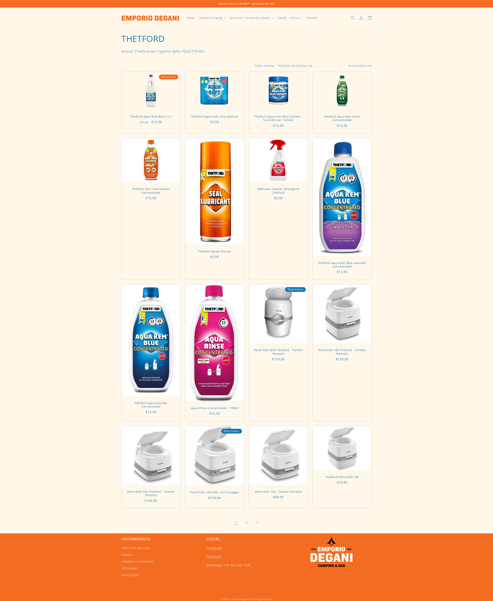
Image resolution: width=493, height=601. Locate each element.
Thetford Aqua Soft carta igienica (214, 116)
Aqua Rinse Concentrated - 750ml (214, 408)
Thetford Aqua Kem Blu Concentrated (150, 404)
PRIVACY (127, 555)
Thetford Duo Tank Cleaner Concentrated (151, 190)
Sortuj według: (264, 65)
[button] (212, 18)
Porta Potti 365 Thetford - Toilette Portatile (342, 351)
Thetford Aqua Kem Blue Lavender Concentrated (342, 264)
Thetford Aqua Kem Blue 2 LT (151, 116)
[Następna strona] (257, 522)
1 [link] (236, 522)
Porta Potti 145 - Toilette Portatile (278, 491)
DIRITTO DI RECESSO (135, 548)
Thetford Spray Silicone (214, 251)
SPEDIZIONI (129, 568)
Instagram (214, 548)
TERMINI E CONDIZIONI (137, 561)
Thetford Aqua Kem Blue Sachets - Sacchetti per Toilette (278, 118)
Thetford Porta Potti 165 (342, 477)
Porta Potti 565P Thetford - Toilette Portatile (278, 351)
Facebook (213, 556)
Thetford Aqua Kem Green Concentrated (342, 118)
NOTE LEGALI (130, 575)
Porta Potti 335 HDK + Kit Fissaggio (214, 492)
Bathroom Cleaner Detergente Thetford (278, 190)
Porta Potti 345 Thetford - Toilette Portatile (150, 493)
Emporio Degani (239, 599)
